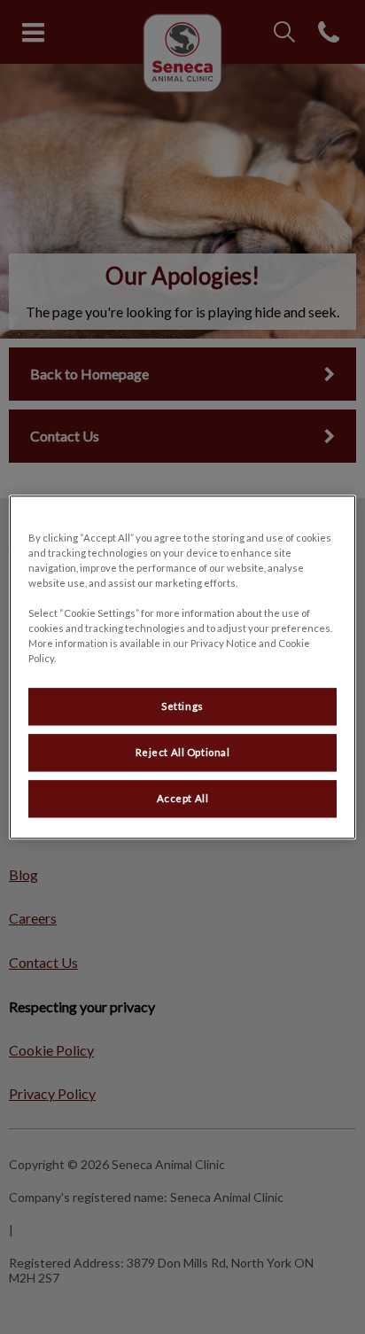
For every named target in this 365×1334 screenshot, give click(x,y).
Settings (182, 706)
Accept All (183, 798)
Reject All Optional (183, 752)
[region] (182, 667)
